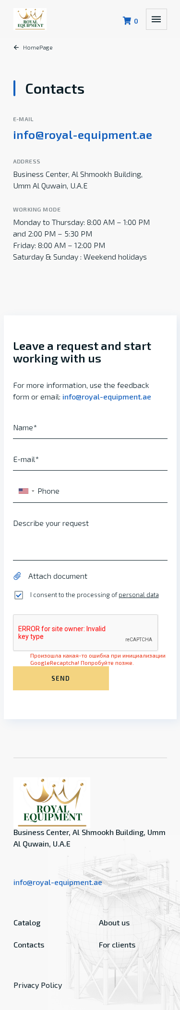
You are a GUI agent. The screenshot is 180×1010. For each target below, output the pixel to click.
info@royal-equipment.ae (82, 134)
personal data (139, 595)
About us (114, 922)
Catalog (26, 922)
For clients (117, 944)
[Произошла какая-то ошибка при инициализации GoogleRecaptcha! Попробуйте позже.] (90, 633)
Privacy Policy (37, 984)
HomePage (38, 47)
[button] (26, 491)
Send (60, 678)
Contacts (28, 944)
